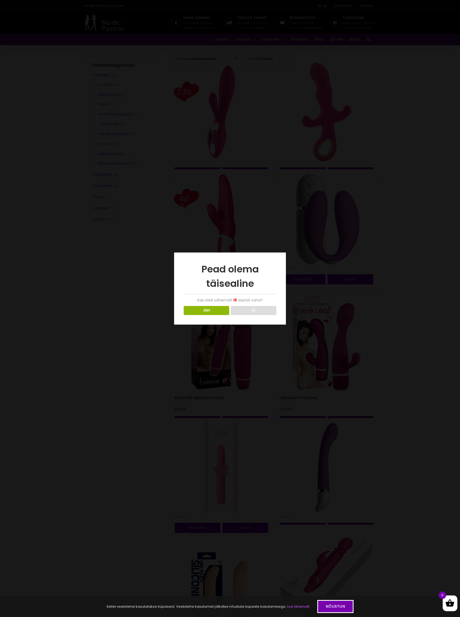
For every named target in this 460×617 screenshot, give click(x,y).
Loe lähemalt (298, 606)
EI (253, 310)
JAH (206, 310)
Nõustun (335, 606)
